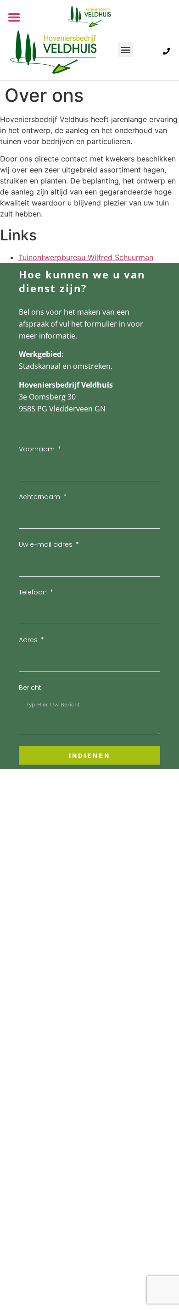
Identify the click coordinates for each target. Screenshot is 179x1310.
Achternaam (40, 496)
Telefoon (34, 592)
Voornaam (37, 449)
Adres (29, 639)
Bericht (30, 687)
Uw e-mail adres (46, 544)
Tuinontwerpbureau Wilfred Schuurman (85, 257)
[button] (125, 49)
